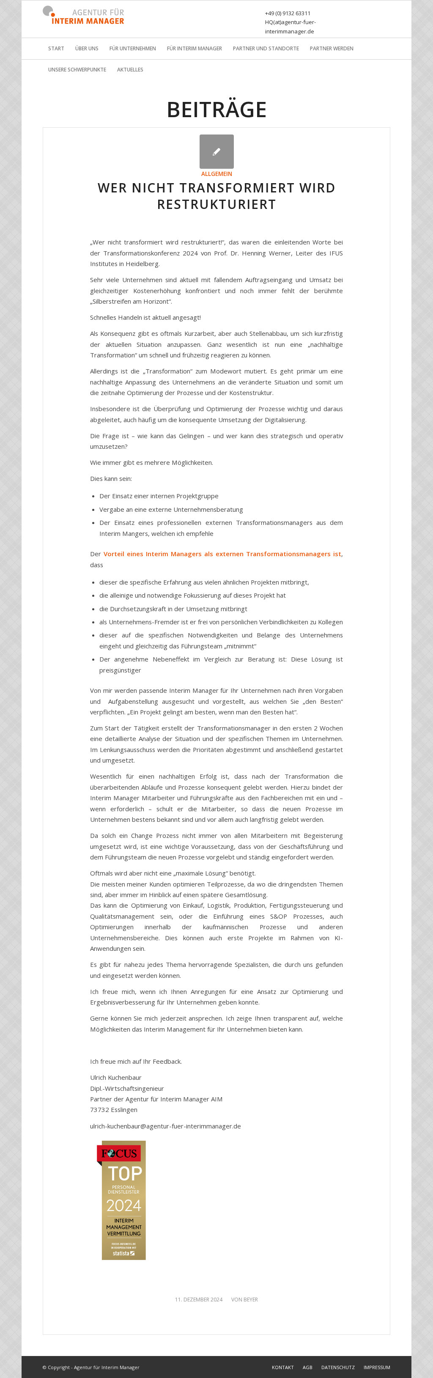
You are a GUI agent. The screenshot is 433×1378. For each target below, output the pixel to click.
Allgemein (216, 174)
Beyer (251, 1299)
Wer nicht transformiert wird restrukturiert (217, 196)
